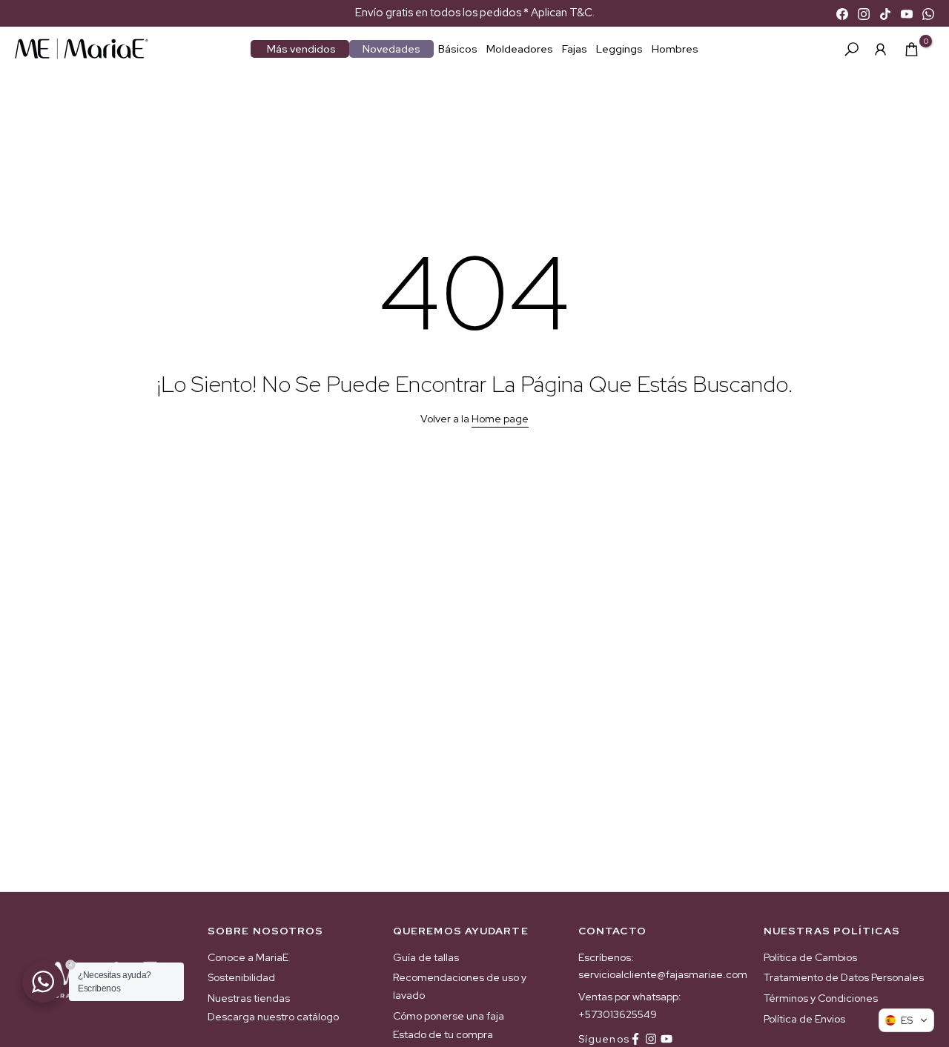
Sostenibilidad (241, 977)
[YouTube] (907, 13)
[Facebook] (842, 13)
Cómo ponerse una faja (448, 1016)
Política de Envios (804, 1019)
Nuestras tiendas (249, 998)
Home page (500, 418)
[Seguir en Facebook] (635, 1039)
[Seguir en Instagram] (651, 1039)
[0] (911, 49)
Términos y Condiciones (821, 998)
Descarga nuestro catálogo (273, 1016)
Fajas (574, 49)
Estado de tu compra (443, 1034)
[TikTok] (885, 13)
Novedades (391, 49)
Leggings (619, 49)
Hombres (675, 49)
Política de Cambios (810, 957)
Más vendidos (301, 49)
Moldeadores (519, 49)
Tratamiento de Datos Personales (844, 977)
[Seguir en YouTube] (666, 1039)
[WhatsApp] (928, 13)
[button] (906, 1020)
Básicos (457, 49)
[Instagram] (864, 13)
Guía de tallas (426, 957)
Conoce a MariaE (248, 957)
